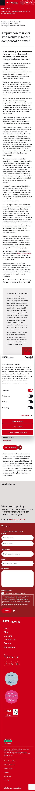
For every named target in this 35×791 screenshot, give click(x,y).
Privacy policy (8, 768)
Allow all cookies (17, 421)
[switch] (30, 395)
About (7, 628)
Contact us (9, 639)
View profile (7, 440)
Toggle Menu (2, 2)
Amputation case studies (9, 23)
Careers (8, 635)
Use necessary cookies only (17, 432)
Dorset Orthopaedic (24, 253)
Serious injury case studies (9, 25)
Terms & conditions (10, 761)
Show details (25, 415)
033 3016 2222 (17, 519)
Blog (6, 632)
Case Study (16, 22)
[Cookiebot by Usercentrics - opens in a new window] (25, 357)
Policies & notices (9, 765)
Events (7, 643)
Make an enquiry (10, 447)
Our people (9, 646)
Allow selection (17, 427)
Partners (6, 772)
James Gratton (6, 27)
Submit (6, 610)
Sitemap (6, 780)
